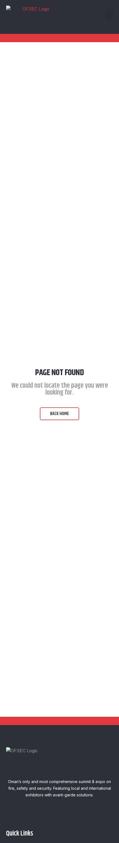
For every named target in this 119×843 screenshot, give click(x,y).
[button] (109, 16)
